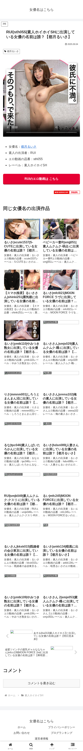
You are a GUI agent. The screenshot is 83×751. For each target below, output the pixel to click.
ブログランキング (61, 732)
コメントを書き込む (41, 683)
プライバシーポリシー (61, 727)
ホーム (22, 727)
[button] (75, 569)
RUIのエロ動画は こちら (41, 178)
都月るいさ (13, 51)
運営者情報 (41, 738)
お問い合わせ (22, 732)
